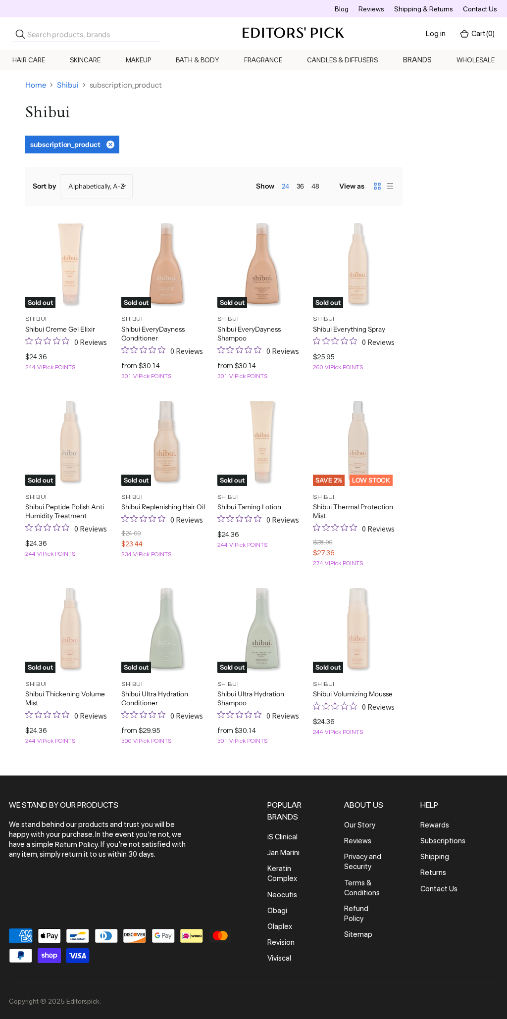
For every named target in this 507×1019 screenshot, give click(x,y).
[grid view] (377, 186)
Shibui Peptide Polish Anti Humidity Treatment (64, 511)
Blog (342, 9)
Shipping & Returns (423, 9)
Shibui (68, 85)
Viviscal (279, 958)
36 (300, 186)
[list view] (390, 186)
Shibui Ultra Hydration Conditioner (154, 698)
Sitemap (358, 934)
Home (35, 85)
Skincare (85, 60)
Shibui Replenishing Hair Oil (163, 507)
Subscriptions (442, 840)
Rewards (434, 825)
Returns (433, 873)
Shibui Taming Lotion (249, 507)
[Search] (20, 34)
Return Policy (76, 844)
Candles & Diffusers (342, 60)
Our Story (359, 825)
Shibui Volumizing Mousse (353, 694)
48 (315, 186)
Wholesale (475, 60)
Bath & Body (197, 60)
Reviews (371, 9)
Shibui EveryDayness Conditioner (153, 333)
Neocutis (282, 894)
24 (285, 186)
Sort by (44, 186)
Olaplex (279, 926)
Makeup (138, 60)
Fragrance (263, 60)
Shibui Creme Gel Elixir (60, 329)
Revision (281, 942)
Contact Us (480, 9)
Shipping (434, 856)
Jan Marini (283, 852)
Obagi (277, 910)
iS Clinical (282, 836)
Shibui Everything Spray (349, 329)
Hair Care (28, 60)
